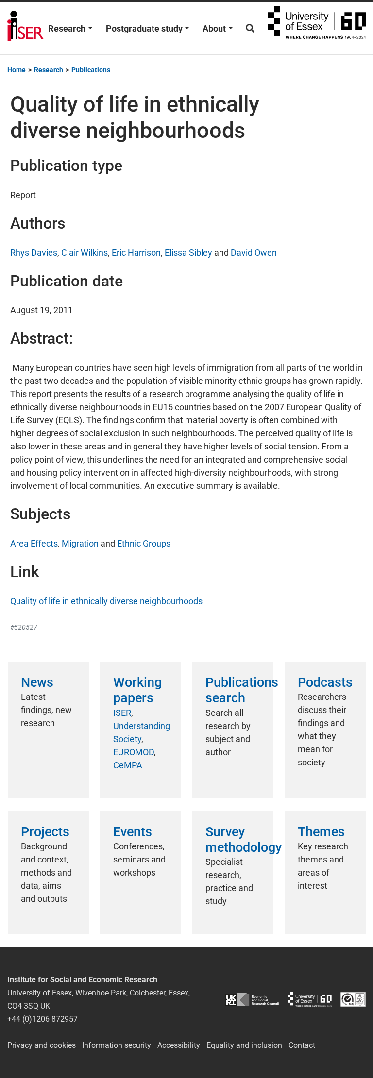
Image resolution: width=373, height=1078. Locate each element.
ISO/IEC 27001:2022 (353, 999)
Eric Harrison (136, 253)
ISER (122, 713)
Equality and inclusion (244, 1045)
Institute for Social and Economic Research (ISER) (25, 28)
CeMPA (127, 765)
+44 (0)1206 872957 (42, 1019)
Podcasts (325, 682)
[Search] (250, 28)
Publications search (241, 690)
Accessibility (178, 1045)
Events (132, 832)
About (214, 28)
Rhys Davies (33, 253)
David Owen (254, 253)
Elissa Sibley (188, 253)
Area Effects (34, 543)
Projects (45, 832)
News (37, 682)
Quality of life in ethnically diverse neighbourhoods (106, 601)
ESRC (252, 999)
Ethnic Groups (143, 543)
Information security (116, 1045)
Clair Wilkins (84, 253)
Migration (80, 543)
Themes (321, 832)
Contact (301, 1045)
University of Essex (317, 28)
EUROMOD (133, 752)
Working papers (137, 690)
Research (66, 28)
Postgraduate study (144, 28)
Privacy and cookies (41, 1045)
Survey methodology (243, 839)
